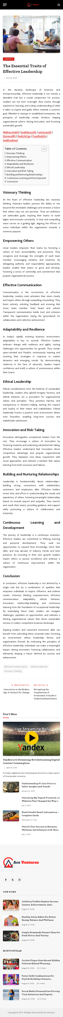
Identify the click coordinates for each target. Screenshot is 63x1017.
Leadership (8, 59)
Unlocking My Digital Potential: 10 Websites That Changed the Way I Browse (41, 800)
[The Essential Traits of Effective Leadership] (31, 34)
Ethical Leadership (16, 167)
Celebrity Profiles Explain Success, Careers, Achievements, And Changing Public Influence (40, 904)
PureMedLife (39, 136)
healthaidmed (10, 140)
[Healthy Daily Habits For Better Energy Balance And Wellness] (11, 920)
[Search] (58, 4)
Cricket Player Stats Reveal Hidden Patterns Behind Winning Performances (41, 963)
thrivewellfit (9, 136)
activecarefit (44, 132)
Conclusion (12, 181)
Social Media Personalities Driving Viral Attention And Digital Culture (41, 994)
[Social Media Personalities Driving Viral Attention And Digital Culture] (11, 994)
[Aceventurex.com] (33, 4)
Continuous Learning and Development (26, 178)
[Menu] (5, 4)
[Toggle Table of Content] (42, 149)
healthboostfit (28, 132)
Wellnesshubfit (11, 132)
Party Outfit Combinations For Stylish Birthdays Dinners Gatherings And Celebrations (38, 979)
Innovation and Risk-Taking (20, 171)
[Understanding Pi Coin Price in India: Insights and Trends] (11, 787)
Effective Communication (19, 160)
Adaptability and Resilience (20, 163)
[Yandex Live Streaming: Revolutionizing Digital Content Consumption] (31, 739)
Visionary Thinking (15, 153)
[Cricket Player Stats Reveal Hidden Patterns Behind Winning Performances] (11, 964)
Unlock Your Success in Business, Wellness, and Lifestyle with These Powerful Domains (40, 829)
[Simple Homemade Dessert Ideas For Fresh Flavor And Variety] (11, 936)
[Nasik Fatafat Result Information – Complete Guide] (11, 815)
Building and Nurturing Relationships (24, 174)
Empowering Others (16, 156)
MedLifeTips (24, 136)
